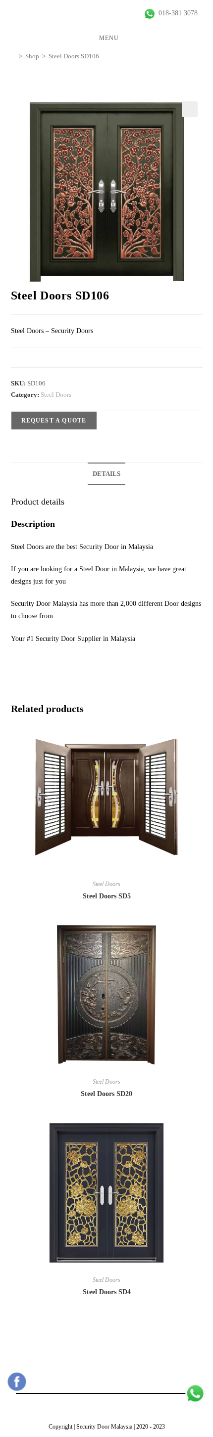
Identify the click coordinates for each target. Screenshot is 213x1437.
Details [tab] (106, 473)
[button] (190, 109)
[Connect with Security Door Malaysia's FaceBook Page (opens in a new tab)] (16, 1381)
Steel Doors (56, 394)
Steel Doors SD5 (107, 896)
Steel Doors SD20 (106, 1094)
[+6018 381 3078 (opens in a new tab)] (195, 1393)
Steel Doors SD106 (74, 56)
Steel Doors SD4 (107, 1292)
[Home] (13, 56)
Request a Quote (54, 420)
